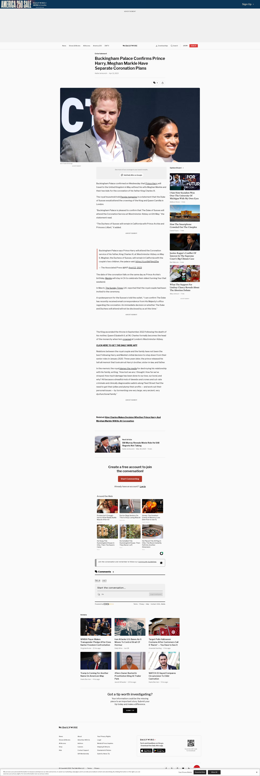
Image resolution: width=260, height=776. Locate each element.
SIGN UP (193, 46)
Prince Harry (151, 183)
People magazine (128, 197)
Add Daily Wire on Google (133, 175)
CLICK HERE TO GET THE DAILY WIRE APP (116, 345)
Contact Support (83, 750)
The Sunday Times (114, 288)
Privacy (96, 768)
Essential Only (200, 772)
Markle (108, 278)
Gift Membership (83, 754)
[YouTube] (183, 768)
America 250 (97, 46)
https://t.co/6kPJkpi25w (147, 261)
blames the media (128, 368)
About (80, 736)
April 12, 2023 (135, 267)
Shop (60, 747)
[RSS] (189, 768)
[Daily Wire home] (130, 46)
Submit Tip (130, 710)
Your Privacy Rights (104, 736)
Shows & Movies (74, 46)
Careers (80, 747)
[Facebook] (166, 768)
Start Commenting (130, 479)
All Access (86, 46)
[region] (130, 772)
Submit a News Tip (103, 754)
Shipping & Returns (103, 747)
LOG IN (185, 45)
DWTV (107, 46)
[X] (172, 768)
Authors (80, 743)
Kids (60, 750)
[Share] (162, 82)
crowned (127, 339)
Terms (89, 768)
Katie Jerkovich (101, 73)
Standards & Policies (104, 750)
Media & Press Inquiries (105, 743)
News (64, 46)
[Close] (257, 772)
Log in (143, 486)
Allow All (214, 772)
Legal (99, 740)
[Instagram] (177, 768)
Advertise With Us (84, 740)
